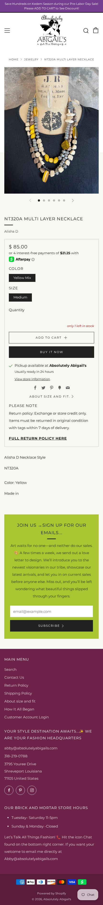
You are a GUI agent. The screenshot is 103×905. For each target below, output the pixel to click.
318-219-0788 (16, 756)
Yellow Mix (22, 278)
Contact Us (14, 677)
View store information (32, 379)
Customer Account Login (26, 717)
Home (13, 59)
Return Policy (16, 685)
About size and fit (19, 701)
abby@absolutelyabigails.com (30, 748)
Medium (20, 297)
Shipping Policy (18, 693)
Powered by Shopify (51, 893)
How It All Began (19, 709)
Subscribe (49, 625)
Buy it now (51, 352)
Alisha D (11, 231)
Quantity (16, 310)
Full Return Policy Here (38, 438)
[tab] (39, 200)
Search (10, 669)
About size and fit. (49, 396)
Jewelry (31, 59)
